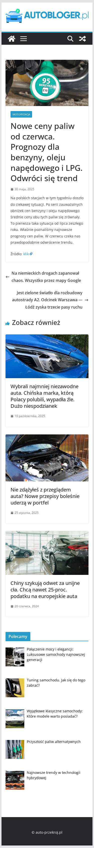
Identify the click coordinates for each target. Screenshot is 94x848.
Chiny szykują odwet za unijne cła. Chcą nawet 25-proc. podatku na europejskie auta (45, 590)
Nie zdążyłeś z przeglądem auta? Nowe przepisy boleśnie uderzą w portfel (45, 496)
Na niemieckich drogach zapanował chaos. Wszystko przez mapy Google (46, 276)
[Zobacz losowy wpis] (82, 39)
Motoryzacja (21, 114)
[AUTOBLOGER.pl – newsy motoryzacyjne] (12, 39)
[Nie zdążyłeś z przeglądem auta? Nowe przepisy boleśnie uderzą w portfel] (47, 438)
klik (26, 254)
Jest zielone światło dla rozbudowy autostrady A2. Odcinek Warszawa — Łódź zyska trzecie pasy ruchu (47, 300)
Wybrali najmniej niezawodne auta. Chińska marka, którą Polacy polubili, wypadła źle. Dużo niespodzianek (44, 396)
